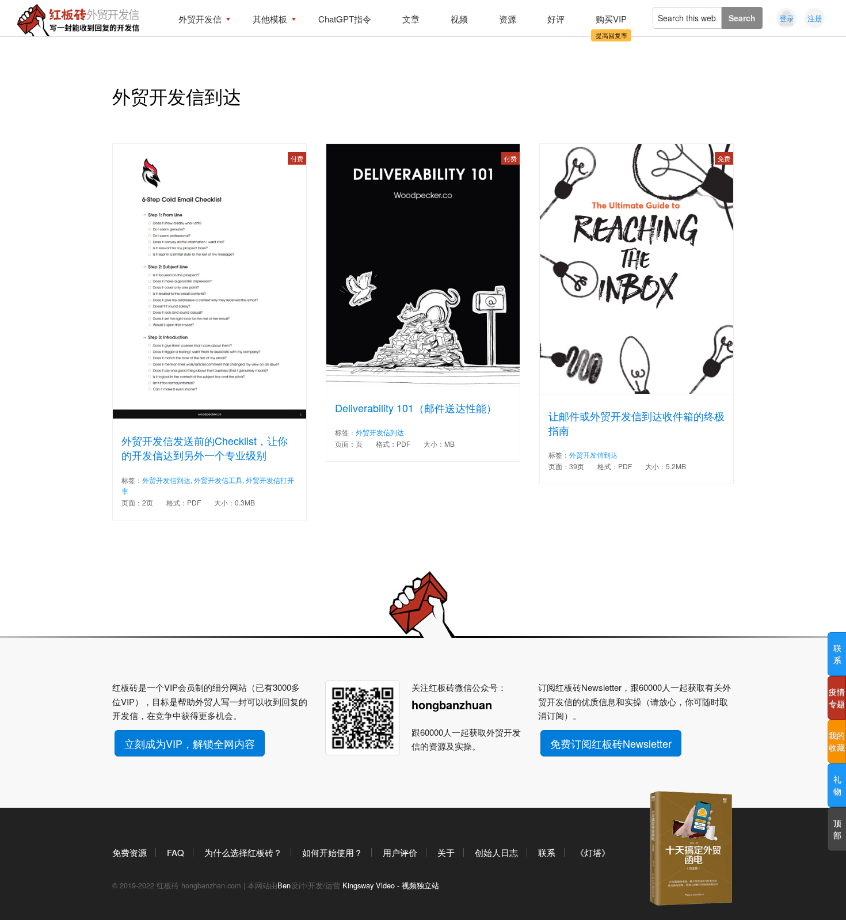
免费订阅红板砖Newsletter (611, 743)
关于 (446, 852)
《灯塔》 (593, 852)
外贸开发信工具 (218, 480)
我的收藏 (837, 741)
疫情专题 (837, 697)
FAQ (175, 852)
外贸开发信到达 (166, 480)
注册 (814, 18)
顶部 (837, 829)
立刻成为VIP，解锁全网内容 (189, 743)
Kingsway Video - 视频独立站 (390, 885)
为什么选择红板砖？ (243, 852)
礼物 (837, 785)
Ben (284, 885)
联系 (546, 852)
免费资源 (129, 852)
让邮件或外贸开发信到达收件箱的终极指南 (636, 423)
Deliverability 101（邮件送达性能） (416, 408)
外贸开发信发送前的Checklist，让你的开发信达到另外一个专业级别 (204, 448)
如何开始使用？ (332, 852)
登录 (786, 18)
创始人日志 (496, 852)
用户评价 (400, 852)
